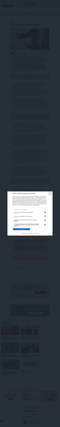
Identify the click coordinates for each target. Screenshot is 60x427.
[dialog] (30, 213)
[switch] (44, 212)
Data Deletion (23, 233)
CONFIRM (21, 229)
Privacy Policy (36, 233)
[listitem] (30, 209)
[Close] (50, 194)
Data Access (30, 233)
